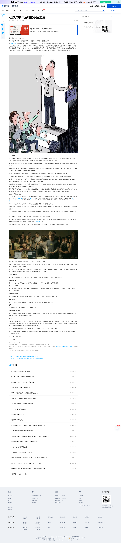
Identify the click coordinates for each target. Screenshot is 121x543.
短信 (49, 527)
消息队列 (62, 517)
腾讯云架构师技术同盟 (60, 498)
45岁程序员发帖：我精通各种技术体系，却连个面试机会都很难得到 (30, 436)
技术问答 (10, 498)
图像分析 (87, 522)
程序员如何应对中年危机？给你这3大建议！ (23, 382)
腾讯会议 (38, 522)
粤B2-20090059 (64, 538)
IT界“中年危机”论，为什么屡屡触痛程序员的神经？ (25, 393)
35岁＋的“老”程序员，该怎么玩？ (20, 387)
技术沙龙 (10, 500)
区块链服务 (50, 517)
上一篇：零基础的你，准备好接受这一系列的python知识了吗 (23, 356)
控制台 (103, 6)
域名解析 (100, 517)
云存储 (24, 518)
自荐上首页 (34, 500)
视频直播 (38, 518)
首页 (3, 10)
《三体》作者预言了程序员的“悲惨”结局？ (23, 404)
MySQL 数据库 (101, 522)
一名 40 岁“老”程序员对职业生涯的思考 (22, 431)
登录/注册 (114, 6)
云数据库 (87, 517)
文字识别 (62, 527)
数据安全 (25, 527)
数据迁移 (38, 529)
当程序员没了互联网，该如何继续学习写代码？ (24, 398)
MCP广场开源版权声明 (84, 505)
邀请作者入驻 (35, 498)
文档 (91, 6)
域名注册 (25, 517)
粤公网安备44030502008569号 (77, 538)
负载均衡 (38, 527)
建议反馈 (97, 6)
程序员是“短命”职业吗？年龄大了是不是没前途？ (24, 441)
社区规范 (81, 495)
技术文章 (10, 495)
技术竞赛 (34, 502)
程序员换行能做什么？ (17, 414)
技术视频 (10, 502)
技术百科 (10, 507)
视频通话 (75, 522)
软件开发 (13, 44)
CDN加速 (62, 522)
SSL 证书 (25, 524)
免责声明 (81, 498)
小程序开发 (100, 527)
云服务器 (38, 517)
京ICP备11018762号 (73, 540)
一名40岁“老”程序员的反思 (18, 409)
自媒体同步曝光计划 (36, 495)
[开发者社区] (15, 6)
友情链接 (81, 502)
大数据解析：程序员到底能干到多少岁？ (22, 452)
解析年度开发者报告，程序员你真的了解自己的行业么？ (26, 463)
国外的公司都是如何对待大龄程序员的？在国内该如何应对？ (28, 468)
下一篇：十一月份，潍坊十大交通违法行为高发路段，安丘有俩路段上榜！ (26, 358)
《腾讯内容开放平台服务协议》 (63, 347)
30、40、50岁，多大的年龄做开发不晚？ (22, 377)
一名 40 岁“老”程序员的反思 (19, 447)
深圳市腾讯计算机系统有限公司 (43, 538)
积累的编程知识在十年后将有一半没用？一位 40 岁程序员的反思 (29, 458)
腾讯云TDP (57, 502)
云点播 (74, 527)
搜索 (103, 10)
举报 (77, 20)
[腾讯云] (5, 6)
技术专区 (10, 509)
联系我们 (81, 500)
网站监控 (25, 529)
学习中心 (10, 505)
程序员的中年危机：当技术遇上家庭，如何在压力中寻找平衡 (28, 425)
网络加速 (75, 517)
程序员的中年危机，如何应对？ (20, 474)
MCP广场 (40, 10)
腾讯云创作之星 (59, 500)
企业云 (49, 522)
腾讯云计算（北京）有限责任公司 (51, 540)
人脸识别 (25, 522)
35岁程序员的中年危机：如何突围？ (21, 371)
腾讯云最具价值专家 (60, 495)
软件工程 (38, 221)
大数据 (86, 527)
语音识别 (38, 524)
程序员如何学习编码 (17, 420)
